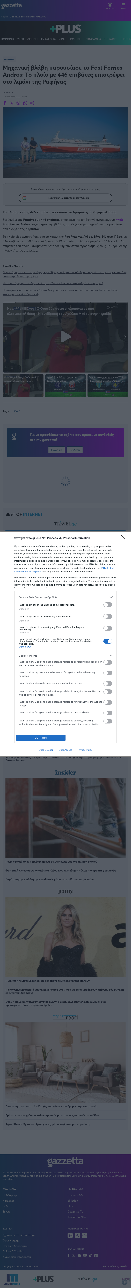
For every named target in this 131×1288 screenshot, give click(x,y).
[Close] (124, 538)
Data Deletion (46, 749)
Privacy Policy (84, 749)
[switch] (107, 604)
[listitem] (65, 597)
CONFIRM (41, 737)
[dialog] (65, 644)
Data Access (65, 749)
